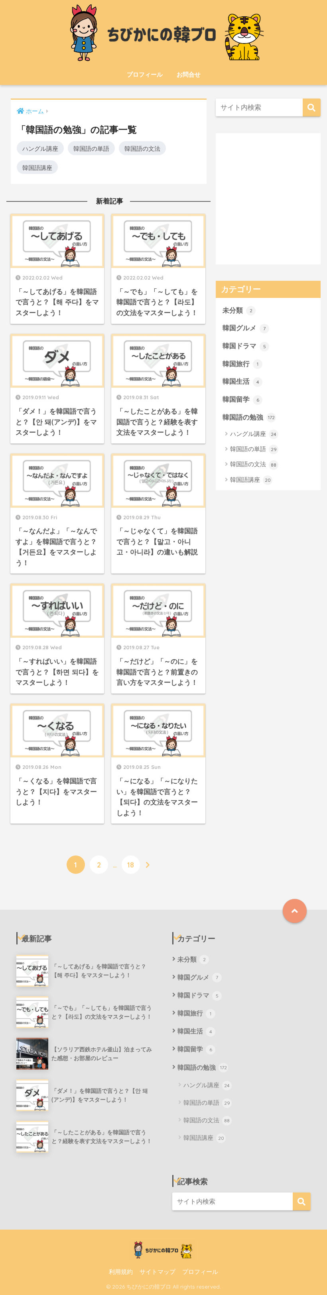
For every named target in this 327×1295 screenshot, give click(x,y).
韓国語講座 (37, 167)
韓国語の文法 (142, 148)
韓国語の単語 (91, 148)
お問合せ (189, 74)
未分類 (237, 310)
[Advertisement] (268, 204)
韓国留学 (241, 399)
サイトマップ (157, 1271)
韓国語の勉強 (249, 417)
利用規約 (121, 1271)
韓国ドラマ (244, 345)
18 (130, 864)
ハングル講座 (40, 148)
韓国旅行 (240, 363)
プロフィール (145, 74)
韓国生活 (241, 381)
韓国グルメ (244, 327)
